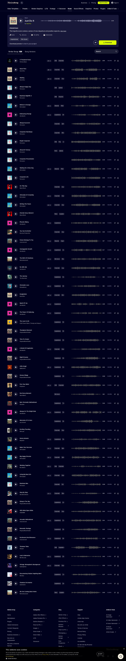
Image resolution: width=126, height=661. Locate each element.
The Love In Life (24, 321)
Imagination (23, 294)
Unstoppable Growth (26, 249)
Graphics (88, 8)
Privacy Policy (82, 635)
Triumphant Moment (26, 330)
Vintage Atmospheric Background (30, 564)
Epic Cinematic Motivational (28, 402)
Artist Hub (81, 621)
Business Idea (24, 483)
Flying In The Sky (25, 501)
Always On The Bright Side (28, 411)
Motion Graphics (37, 8)
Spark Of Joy (23, 303)
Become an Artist (83, 625)
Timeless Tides (24, 546)
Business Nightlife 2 (26, 95)
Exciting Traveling (25, 429)
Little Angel (23, 366)
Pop (60, 141)
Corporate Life (24, 177)
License (80, 638)
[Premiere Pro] (67, 621)
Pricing (9, 631)
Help (79, 615)
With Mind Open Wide (26, 510)
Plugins (102, 8)
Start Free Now (103, 2)
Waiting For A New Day (27, 168)
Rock (56, 150)
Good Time (23, 68)
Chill (56, 60)
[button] (43, 658)
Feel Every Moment (25, 393)
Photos (96, 8)
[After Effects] (67, 618)
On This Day (23, 186)
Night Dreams (24, 357)
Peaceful (61, 96)
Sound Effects (78, 8)
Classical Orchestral (26, 582)
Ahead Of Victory (25, 150)
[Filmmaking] (66, 633)
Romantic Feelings (25, 528)
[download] (118, 61)
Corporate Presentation (27, 159)
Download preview (16, 44)
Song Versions (30, 52)
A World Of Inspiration (26, 348)
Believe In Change (25, 105)
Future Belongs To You (26, 240)
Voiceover (62, 8)
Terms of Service (83, 628)
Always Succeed (25, 123)
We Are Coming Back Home (28, 591)
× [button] (124, 649)
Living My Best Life (25, 474)
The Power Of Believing (27, 312)
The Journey (23, 276)
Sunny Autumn (24, 438)
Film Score (24, 39)
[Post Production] (68, 642)
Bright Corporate (25, 141)
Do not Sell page (10, 656)
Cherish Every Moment (26, 213)
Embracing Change (25, 114)
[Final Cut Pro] (67, 630)
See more (63, 31)
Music (70, 8)
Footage (52, 8)
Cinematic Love (24, 285)
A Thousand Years (25, 59)
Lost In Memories (25, 555)
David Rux (28, 23)
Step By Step (24, 492)
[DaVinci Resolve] (68, 625)
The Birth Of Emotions (26, 258)
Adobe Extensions (12, 625)
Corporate (61, 60)
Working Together (25, 465)
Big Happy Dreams (25, 456)
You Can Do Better (25, 231)
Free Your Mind (24, 384)
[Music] (63, 646)
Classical (57, 105)
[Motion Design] (68, 637)
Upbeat (60, 87)
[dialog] (63, 654)
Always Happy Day (25, 86)
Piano (62, 105)
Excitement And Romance (27, 537)
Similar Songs (15, 52)
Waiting (22, 77)
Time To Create (24, 339)
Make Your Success (26, 447)
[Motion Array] (67, 615)
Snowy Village (24, 375)
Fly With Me (23, 267)
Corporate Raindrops (26, 132)
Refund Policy (82, 631)
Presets (25, 8)
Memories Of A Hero (26, 420)
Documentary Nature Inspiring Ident (30, 573)
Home (9, 615)
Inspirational (14, 39)
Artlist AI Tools (112, 8)
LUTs (46, 8)
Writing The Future (25, 204)
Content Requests (12, 628)
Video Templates (13, 8)
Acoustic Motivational (26, 519)
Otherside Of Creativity (27, 195)
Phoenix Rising (24, 222)
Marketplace (11, 618)
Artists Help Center (83, 618)
